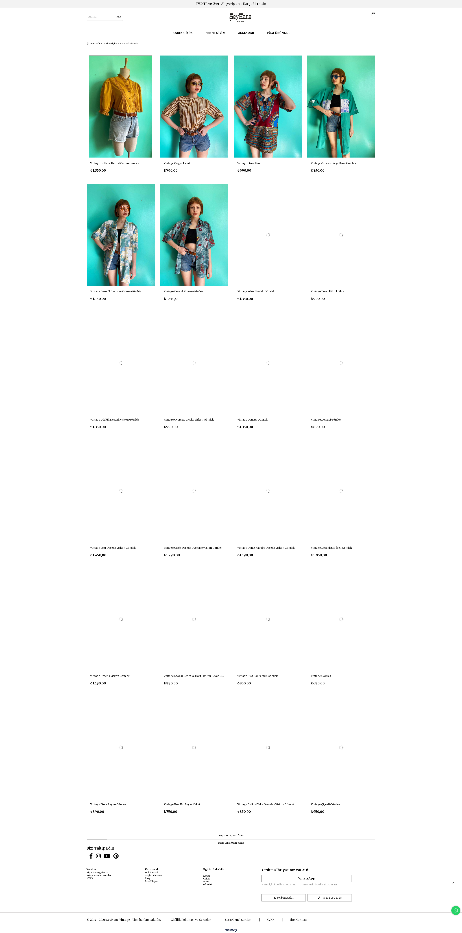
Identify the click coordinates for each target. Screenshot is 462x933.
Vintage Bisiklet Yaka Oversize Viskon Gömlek (266, 804)
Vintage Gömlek (321, 676)
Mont (206, 881)
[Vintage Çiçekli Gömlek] (341, 748)
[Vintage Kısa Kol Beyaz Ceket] (194, 748)
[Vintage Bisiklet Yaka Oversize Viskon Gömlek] (268, 748)
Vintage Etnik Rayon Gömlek (108, 804)
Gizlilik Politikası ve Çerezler (191, 919)
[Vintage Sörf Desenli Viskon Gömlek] (121, 491)
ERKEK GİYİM (215, 33)
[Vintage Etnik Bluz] (268, 107)
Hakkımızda (152, 872)
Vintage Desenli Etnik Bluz (327, 291)
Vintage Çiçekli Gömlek (325, 804)
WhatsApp (306, 878)
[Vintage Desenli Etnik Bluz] (341, 235)
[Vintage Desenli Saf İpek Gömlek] (341, 491)
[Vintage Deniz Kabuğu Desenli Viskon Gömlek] (268, 491)
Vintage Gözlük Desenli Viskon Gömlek (114, 419)
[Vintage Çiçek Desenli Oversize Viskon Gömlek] (194, 491)
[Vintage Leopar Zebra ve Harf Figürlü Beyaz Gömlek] (194, 619)
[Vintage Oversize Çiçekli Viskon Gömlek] (194, 363)
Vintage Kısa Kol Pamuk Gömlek (257, 676)
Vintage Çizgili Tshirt (177, 163)
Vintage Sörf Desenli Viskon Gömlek (113, 547)
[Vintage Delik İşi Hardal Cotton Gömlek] (121, 107)
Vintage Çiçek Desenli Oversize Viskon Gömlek (193, 547)
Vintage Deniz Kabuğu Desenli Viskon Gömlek (266, 547)
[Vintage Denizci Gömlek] (268, 363)
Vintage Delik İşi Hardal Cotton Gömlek (114, 163)
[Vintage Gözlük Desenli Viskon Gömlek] (121, 363)
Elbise (206, 875)
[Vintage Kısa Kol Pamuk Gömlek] (268, 619)
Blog (147, 878)
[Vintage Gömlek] (341, 619)
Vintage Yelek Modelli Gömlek (256, 291)
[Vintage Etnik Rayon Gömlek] (121, 748)
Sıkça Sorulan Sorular (99, 875)
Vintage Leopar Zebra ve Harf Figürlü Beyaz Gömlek (194, 676)
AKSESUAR (246, 33)
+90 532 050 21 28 (331, 897)
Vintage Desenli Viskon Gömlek (183, 291)
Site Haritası (298, 919)
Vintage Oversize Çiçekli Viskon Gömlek (189, 419)
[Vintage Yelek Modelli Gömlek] (268, 235)
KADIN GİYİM (183, 33)
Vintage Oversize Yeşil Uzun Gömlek (333, 163)
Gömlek (207, 884)
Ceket (206, 878)
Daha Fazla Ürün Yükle (231, 842)
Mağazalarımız (153, 875)
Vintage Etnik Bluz (248, 163)
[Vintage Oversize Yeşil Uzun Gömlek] (341, 107)
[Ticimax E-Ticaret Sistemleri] (231, 930)
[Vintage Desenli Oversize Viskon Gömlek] (121, 235)
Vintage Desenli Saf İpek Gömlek (331, 547)
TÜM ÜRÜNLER (278, 33)
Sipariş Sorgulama (97, 872)
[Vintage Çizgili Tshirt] (194, 107)
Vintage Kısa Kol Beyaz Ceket (182, 804)
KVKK (90, 878)
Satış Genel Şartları (238, 919)
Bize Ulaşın (151, 881)
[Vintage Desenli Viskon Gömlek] (194, 235)
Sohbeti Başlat (285, 897)
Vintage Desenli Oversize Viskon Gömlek (115, 291)
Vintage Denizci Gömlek (252, 419)
